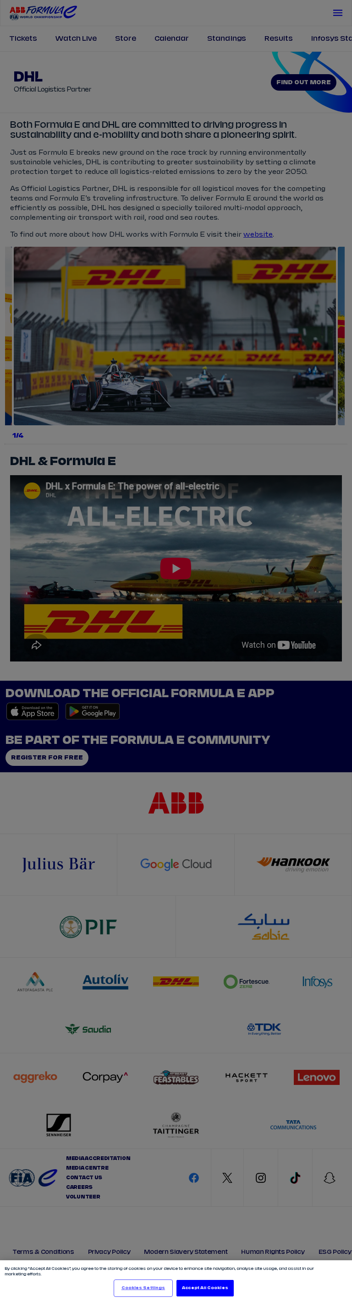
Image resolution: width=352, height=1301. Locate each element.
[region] (176, 1280)
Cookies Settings (143, 1288)
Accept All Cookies (205, 1288)
